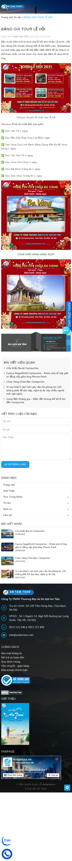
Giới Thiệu (9, 490)
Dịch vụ (7, 509)
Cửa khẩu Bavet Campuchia (22, 368)
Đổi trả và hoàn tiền (12, 657)
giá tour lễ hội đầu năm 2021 (33, 49)
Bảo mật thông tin (11, 653)
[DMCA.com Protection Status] (11, 692)
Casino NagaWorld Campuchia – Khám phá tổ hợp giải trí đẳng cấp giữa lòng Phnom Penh (37, 375)
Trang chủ (9, 484)
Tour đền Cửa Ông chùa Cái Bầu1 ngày (27, 137)
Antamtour (63, 45)
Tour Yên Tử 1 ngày (16, 131)
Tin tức (7, 502)
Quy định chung (10, 661)
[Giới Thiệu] (36, 724)
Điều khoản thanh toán (14, 670)
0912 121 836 (36, 627)
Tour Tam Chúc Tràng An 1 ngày (23, 175)
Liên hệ (7, 515)
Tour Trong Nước (13, 496)
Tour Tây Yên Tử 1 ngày (19, 155)
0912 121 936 (17, 627)
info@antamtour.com (21, 634)
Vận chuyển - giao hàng (15, 665)
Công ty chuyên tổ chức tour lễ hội (36, 117)
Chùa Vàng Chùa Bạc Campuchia (25, 381)
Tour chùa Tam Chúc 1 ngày (21, 162)
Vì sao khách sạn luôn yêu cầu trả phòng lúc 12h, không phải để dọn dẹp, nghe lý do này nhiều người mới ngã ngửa (35, 390)
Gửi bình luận (16, 464)
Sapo (44, 788)
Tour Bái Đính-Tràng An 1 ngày (22, 169)
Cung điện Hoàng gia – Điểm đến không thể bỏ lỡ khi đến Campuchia (35, 401)
